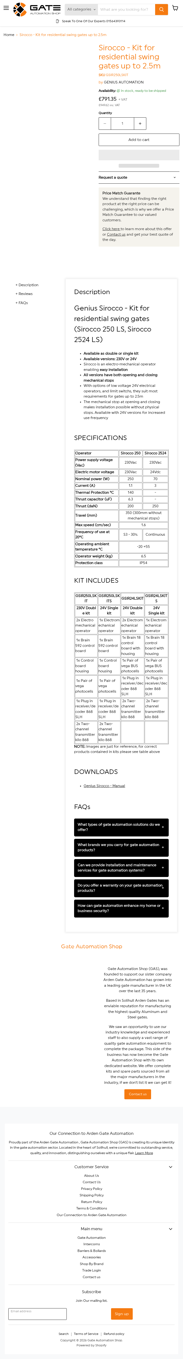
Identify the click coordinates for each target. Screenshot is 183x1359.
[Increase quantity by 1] (140, 123)
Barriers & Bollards (91, 1251)
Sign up (122, 1314)
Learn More (144, 1153)
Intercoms (91, 1244)
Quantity (105, 113)
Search (64, 1334)
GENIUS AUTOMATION (124, 82)
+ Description (26, 285)
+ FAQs (21, 303)
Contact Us (92, 1182)
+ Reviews (24, 294)
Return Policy (91, 1202)
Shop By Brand (91, 1264)
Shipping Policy (92, 1195)
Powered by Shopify (91, 1345)
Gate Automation (91, 1238)
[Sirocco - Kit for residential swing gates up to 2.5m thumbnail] (10, 55)
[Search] (161, 9)
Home (9, 35)
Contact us (116, 234)
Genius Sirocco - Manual (104, 786)
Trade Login (91, 1270)
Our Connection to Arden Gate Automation (92, 1215)
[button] (139, 155)
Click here (111, 229)
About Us (91, 1175)
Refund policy (114, 1334)
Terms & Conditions (91, 1208)
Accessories (91, 1257)
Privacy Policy (91, 1189)
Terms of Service (86, 1334)
